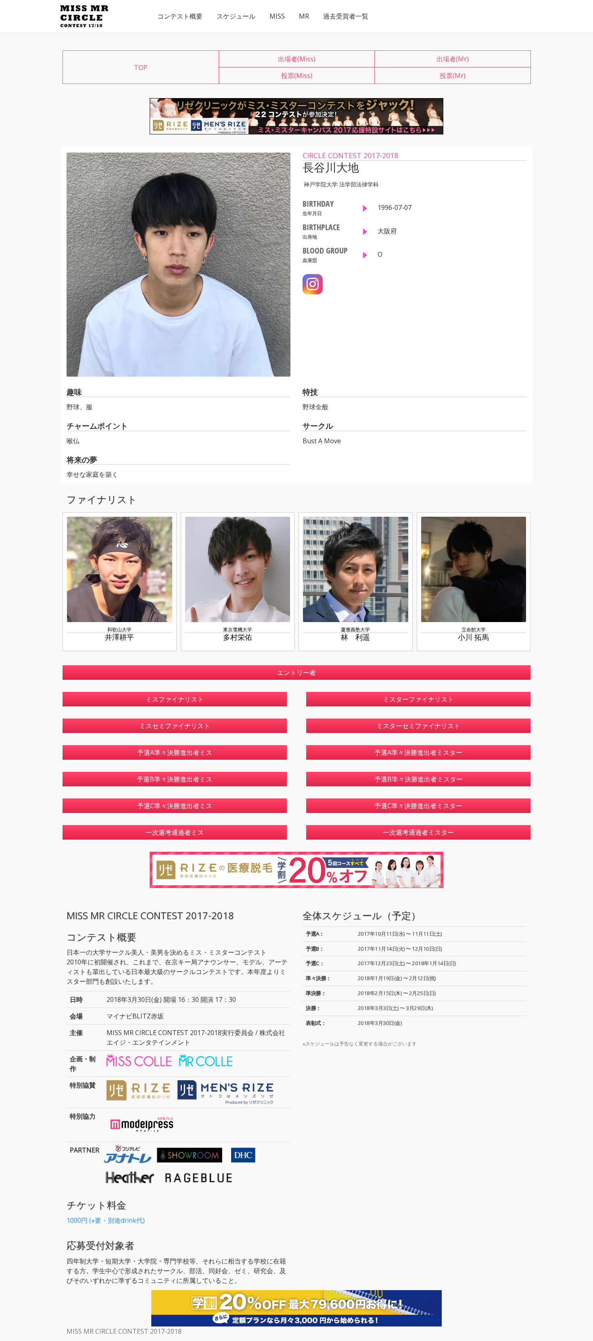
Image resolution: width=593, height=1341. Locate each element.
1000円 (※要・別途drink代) (106, 1220)
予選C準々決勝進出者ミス (174, 805)
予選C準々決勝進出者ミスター (418, 805)
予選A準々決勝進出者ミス (174, 752)
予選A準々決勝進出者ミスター (418, 752)
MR (304, 16)
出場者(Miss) (296, 58)
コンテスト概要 (180, 16)
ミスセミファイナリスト (174, 725)
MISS (277, 16)
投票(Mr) (453, 75)
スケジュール (236, 16)
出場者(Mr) (452, 58)
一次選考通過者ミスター (418, 832)
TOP (140, 67)
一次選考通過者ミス (175, 832)
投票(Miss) (296, 75)
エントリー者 (296, 672)
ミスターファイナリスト (418, 699)
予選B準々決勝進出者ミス (174, 779)
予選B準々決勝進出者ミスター (418, 779)
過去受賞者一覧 (345, 16)
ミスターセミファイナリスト (418, 725)
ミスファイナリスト (175, 699)
